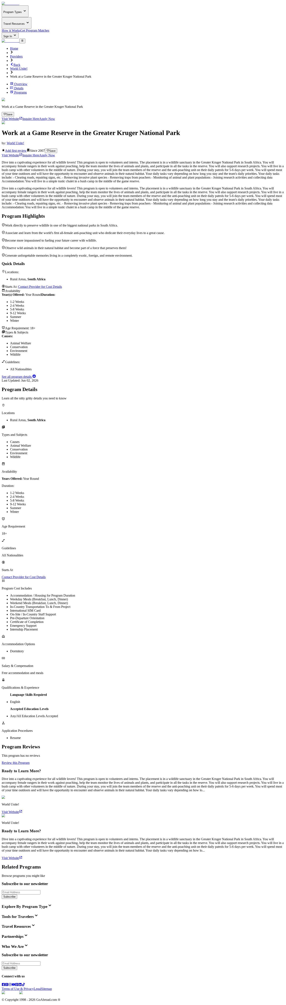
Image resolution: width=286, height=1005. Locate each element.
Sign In (8, 36)
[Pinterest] (16, 985)
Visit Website (10, 119)
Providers (16, 56)
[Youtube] (13, 985)
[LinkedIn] (20, 985)
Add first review (16, 150)
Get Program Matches (34, 30)
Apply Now (47, 119)
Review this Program (16, 762)
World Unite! (18, 68)
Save (9, 114)
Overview (20, 84)
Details (18, 88)
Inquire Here (30, 119)
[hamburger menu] (22, 41)
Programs (20, 92)
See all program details (17, 376)
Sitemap (46, 989)
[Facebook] (3, 985)
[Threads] (6, 985)
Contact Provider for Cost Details (40, 286)
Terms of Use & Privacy (18, 989)
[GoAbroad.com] (10, 3)
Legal (37, 989)
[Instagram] (10, 985)
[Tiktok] (23, 985)
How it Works (11, 30)
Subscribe (9, 896)
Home (14, 48)
